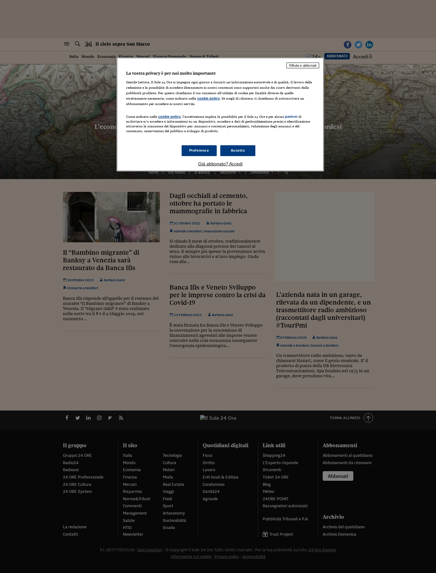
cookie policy (208, 98)
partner (291, 116)
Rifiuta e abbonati (302, 65)
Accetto (238, 150)
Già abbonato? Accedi (220, 163)
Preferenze (199, 150)
